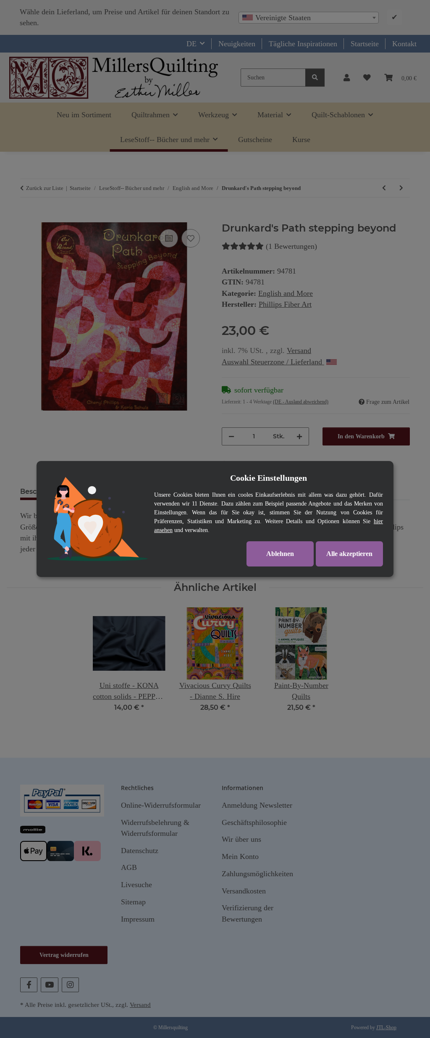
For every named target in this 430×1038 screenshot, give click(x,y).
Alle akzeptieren (349, 553)
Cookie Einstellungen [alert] (268, 477)
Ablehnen (280, 553)
